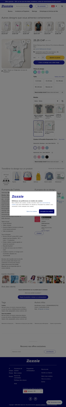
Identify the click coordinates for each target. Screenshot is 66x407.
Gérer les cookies (32, 211)
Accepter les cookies (46, 211)
